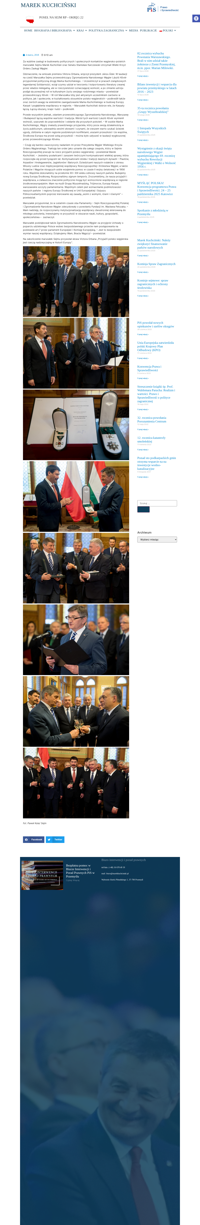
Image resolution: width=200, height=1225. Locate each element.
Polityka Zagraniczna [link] (106, 30)
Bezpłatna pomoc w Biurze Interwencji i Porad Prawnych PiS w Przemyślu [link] (80, 871)
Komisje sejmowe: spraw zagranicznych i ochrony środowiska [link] (152, 284)
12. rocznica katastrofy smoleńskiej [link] (151, 439)
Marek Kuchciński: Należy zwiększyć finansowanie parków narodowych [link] (154, 243)
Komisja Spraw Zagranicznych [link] (156, 264)
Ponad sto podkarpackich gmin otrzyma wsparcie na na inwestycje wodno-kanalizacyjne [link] (156, 463)
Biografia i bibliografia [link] (53, 30)
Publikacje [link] (148, 30)
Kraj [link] (80, 30)
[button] (34, 839)
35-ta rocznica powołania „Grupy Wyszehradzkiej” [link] (153, 109)
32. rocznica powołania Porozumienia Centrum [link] (151, 419)
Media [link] (133, 30)
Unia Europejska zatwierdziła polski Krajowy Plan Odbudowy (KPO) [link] (155, 346)
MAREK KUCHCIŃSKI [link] (48, 5)
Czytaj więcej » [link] (143, 76)
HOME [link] (28, 30)
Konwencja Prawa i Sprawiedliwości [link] (149, 368)
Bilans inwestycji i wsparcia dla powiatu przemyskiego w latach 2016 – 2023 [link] (157, 88)
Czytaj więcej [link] (73, 880)
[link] (196, 18)
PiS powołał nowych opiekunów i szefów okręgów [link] (155, 324)
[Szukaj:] (157, 503)
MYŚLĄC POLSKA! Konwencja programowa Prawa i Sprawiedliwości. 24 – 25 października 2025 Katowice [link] (156, 188)
